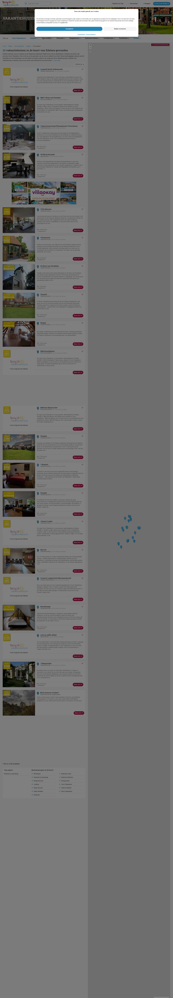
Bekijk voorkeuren (120, 29)
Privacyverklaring (91, 34)
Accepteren (69, 29)
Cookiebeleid (81, 34)
